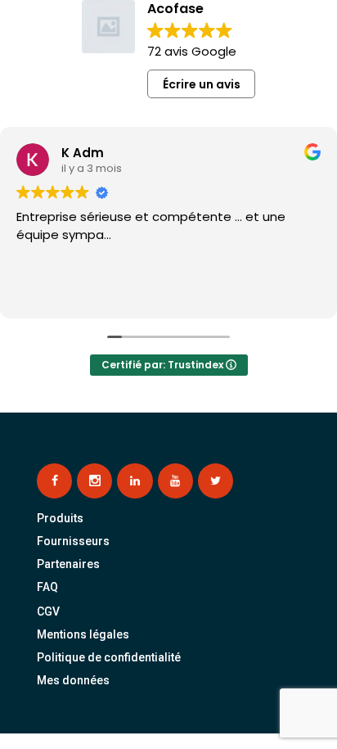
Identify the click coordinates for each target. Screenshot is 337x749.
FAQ (47, 586)
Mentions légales (83, 634)
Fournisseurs (73, 541)
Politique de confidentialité (109, 657)
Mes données (73, 680)
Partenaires (68, 564)
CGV (48, 611)
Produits (60, 518)
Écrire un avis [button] (201, 84)
